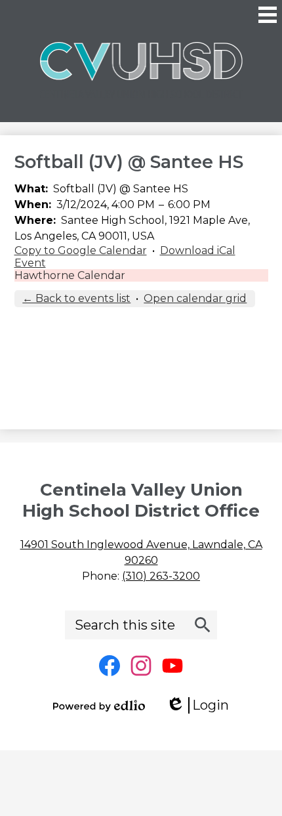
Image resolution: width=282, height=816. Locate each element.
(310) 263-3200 (161, 576)
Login (202, 705)
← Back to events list (76, 298)
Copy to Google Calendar (80, 250)
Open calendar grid (195, 298)
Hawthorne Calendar (69, 275)
